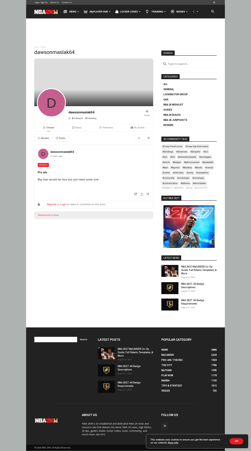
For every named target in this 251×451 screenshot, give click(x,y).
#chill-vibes (178, 173)
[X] (214, 2)
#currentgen (198, 178)
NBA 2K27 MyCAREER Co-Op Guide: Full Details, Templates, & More (199, 270)
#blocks (198, 167)
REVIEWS (168, 125)
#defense (185, 183)
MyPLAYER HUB (99, 11)
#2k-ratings (168, 152)
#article (166, 162)
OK (236, 441)
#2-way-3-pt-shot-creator (197, 146)
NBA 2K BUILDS (172, 115)
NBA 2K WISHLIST (173, 104)
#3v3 (165, 157)
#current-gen (183, 178)
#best (165, 167)
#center (166, 173)
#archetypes (205, 157)
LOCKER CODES (129, 11)
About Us (54, 2)
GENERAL (168, 89)
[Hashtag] (148, 138)
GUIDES (167, 109)
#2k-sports (195, 152)
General (43, 165)
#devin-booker (199, 183)
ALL (165, 84)
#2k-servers (181, 152)
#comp (190, 173)
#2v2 (205, 152)
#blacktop (187, 167)
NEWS (72, 11)
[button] (212, 11)
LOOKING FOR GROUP (175, 94)
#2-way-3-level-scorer (173, 146)
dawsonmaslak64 (62, 151)
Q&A (165, 99)
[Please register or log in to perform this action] (142, 194)
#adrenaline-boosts (187, 157)
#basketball (207, 162)
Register (51, 204)
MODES (180, 11)
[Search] (139, 138)
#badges (177, 162)
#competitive (202, 173)
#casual (209, 167)
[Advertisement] (125, 32)
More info (173, 442)
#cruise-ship (168, 178)
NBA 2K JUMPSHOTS (175, 120)
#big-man (175, 167)
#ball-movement (191, 162)
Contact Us (67, 2)
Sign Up (44, 2)
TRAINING (157, 11)
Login (36, 2)
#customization (170, 183)
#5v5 (172, 157)
